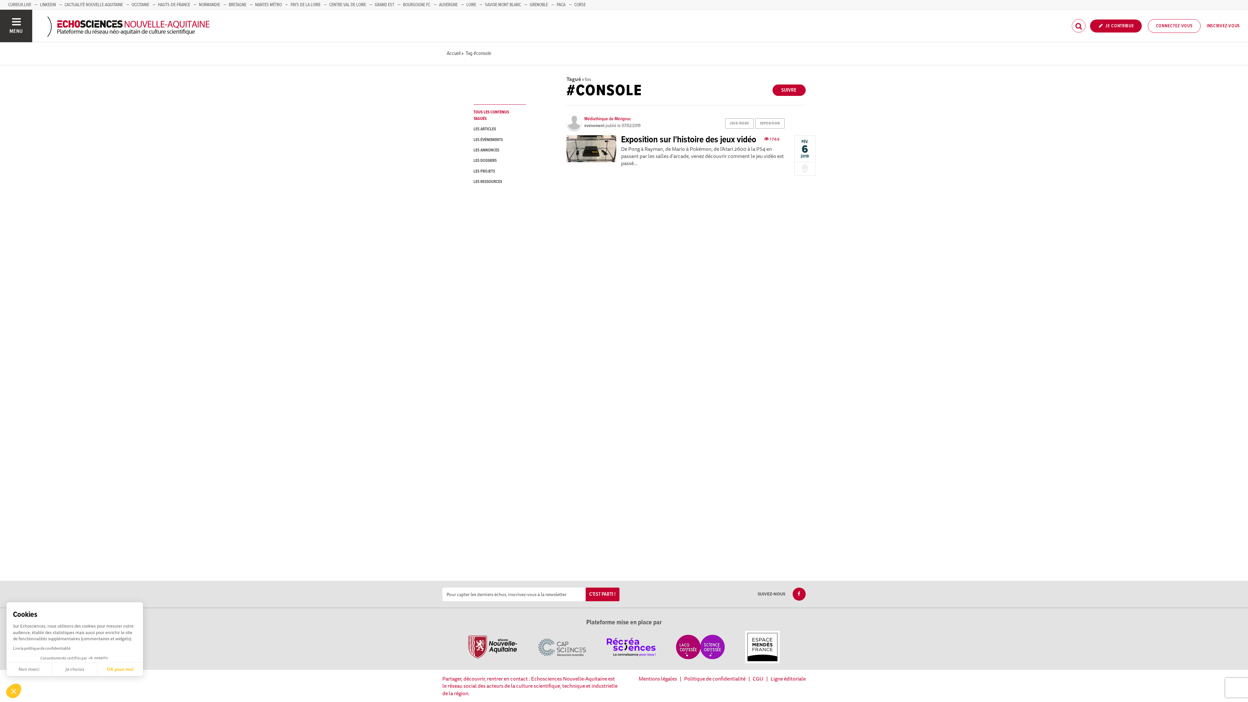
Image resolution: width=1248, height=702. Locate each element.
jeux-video (739, 123)
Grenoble (539, 5)
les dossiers (485, 160)
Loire (471, 5)
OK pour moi (120, 669)
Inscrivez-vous (1223, 26)
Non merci (29, 669)
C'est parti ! (602, 594)
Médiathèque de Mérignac (607, 119)
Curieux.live (19, 5)
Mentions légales (658, 678)
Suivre (789, 90)
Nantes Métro (268, 5)
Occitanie (140, 5)
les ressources (488, 182)
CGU (758, 678)
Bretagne (237, 5)
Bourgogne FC (416, 5)
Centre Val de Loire (347, 5)
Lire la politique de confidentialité (42, 648)
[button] (13, 691)
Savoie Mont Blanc (503, 5)
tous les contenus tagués (491, 115)
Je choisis (74, 669)
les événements (488, 140)
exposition (770, 123)
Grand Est (384, 5)
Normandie (209, 5)
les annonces (486, 150)
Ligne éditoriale (788, 678)
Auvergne (448, 5)
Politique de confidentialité (715, 678)
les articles (485, 129)
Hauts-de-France (174, 5)
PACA (561, 5)
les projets (484, 171)
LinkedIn (48, 5)
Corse (580, 5)
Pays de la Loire (305, 5)
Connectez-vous (1174, 26)
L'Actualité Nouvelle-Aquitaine (94, 5)
